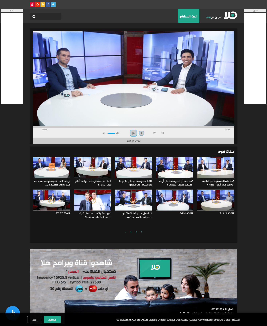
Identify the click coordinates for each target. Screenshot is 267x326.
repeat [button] (154, 133)
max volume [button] (117, 133)
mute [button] (104, 133)
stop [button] (141, 133)
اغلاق (255, 10)
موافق (52, 319)
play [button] (133, 133)
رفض (34, 319)
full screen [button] (163, 133)
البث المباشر (188, 16)
